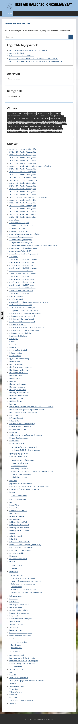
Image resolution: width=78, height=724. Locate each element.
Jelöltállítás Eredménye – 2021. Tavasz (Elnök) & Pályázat (30, 486)
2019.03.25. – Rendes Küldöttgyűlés (22, 152)
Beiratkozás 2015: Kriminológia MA (22, 322)
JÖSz (43, 121)
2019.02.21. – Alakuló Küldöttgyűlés (22, 149)
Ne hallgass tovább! (16, 553)
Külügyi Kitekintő (15, 536)
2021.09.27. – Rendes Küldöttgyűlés (22, 194)
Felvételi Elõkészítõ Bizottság (23, 118)
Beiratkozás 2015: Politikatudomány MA (24, 330)
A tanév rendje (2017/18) (18, 231)
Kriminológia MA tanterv (20, 469)
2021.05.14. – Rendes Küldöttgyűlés (22, 191)
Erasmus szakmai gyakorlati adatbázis (23, 412)
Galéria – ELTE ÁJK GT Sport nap (20, 426)
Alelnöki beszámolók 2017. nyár (21, 291)
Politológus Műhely (16, 607)
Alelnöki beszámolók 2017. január (21, 285)
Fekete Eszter (14, 421)
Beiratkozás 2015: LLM (17, 325)
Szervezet (13, 638)
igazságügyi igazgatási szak (16, 121)
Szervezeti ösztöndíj (16, 655)
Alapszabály (13, 257)
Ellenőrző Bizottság (43, 113)
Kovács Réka (14, 513)
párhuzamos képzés (14, 129)
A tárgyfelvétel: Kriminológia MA (21, 242)
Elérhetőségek (14, 361)
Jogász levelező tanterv (19, 463)
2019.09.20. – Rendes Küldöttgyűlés (22, 160)
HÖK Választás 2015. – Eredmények (24, 447)
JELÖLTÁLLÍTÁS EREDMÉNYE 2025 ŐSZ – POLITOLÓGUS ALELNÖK (33, 59)
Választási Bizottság (55, 132)
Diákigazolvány (16, 565)
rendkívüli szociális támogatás (39, 129)
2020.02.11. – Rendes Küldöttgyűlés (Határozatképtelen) (30, 166)
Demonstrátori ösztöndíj (18, 350)
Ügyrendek (13, 689)
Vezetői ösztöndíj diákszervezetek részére (26, 592)
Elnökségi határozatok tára (19, 393)
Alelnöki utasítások (16, 299)
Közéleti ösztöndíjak (16, 516)
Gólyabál (37, 118)
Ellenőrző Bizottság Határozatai (20, 367)
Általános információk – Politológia (22, 308)
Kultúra (12, 533)
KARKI (63, 121)
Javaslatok (13, 481)
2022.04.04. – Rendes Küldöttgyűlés (22, 203)
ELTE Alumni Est (56, 113)
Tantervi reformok (16, 669)
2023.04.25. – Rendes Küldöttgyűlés (22, 217)
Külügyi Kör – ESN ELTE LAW (19, 542)
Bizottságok (13, 339)
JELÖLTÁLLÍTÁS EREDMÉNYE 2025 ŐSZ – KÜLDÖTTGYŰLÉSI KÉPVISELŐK (35, 61)
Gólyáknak (13, 432)
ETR (63, 116)
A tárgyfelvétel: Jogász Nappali (20, 240)
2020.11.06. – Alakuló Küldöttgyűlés (22, 172)
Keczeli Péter (14, 505)
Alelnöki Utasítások (16, 296)
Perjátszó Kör (42, 126)
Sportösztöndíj (16, 587)
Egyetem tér (32, 113)
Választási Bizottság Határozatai (21, 700)
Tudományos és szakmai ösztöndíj (23, 589)
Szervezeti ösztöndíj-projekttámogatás (23, 661)
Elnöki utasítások (15, 378)
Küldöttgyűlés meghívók (18, 522)
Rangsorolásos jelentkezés (19, 613)
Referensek (13, 616)
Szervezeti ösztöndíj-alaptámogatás (22, 658)
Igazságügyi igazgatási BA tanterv (23, 460)
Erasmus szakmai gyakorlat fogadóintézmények (27, 409)
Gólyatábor (45, 118)
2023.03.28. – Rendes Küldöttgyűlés (22, 214)
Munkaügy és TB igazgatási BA (20, 550)
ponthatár (51, 126)
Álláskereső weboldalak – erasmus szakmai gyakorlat (28, 302)
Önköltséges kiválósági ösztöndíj (23, 584)
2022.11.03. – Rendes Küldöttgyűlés (22, 208)
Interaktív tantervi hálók (18, 456)
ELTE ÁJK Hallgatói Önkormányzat (43, 4)
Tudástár (12, 683)
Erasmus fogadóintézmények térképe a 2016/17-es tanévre (31, 407)
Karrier (12, 502)
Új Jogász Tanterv (15, 692)
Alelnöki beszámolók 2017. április (21, 279)
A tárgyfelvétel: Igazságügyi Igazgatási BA (24, 234)
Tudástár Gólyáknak (16, 686)
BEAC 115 (14, 113)
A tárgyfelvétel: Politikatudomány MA (23, 248)
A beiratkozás (14, 220)
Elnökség (12, 381)
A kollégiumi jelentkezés (18, 228)
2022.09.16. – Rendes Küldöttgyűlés (22, 206)
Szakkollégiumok (15, 630)
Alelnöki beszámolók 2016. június (21, 262)
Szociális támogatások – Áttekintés (22, 663)
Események (13, 415)
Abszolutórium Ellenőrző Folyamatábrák (24, 254)
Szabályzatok (16, 645)
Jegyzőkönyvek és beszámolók (20, 483)
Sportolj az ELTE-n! (16, 624)
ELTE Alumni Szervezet (14, 116)
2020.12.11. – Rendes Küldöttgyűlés (22, 174)
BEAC (9, 113)
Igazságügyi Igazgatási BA (18, 453)
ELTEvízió (42, 116)
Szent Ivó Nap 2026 (16, 53)
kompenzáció (20, 124)
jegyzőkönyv (30, 121)
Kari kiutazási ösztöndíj (17, 499)
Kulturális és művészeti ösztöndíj (23, 578)
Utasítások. (13, 697)
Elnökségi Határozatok (17, 387)
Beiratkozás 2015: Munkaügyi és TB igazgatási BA (27, 327)
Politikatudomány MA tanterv (22, 474)
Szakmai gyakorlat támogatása (20, 633)
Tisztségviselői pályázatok (18, 678)
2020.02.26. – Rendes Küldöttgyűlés (22, 169)
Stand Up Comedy (34, 132)
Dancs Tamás (14, 347)
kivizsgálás (11, 124)
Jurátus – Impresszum (19, 496)
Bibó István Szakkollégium (18, 336)
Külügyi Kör (13, 539)
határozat (61, 118)
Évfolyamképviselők (16, 418)
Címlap (12, 341)
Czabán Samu (14, 344)
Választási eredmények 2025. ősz (21, 56)
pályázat (58, 126)
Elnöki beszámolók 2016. (18, 370)
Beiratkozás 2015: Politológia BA (21, 333)
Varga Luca (13, 703)
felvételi (10, 118)
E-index (25, 113)
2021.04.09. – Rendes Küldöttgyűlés (22, 186)
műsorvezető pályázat (60, 124)
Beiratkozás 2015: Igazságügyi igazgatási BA (25, 313)
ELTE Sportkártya (15, 401)
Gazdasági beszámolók (17, 429)
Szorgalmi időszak (16, 666)
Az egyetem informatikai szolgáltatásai (23, 310)
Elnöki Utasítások (15, 375)
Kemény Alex (14, 508)
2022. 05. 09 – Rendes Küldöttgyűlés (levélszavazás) (28, 197)
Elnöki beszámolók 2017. (18, 373)
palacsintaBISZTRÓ (31, 126)
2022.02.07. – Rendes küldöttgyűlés (22, 200)
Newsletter (13, 556)
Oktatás (12, 562)
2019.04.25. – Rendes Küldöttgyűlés (22, 155)
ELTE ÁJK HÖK (50, 116)
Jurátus (37, 121)
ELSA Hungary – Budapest (18, 395)
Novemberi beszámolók (18, 559)
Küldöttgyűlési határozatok (19, 525)
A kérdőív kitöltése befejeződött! (21, 225)
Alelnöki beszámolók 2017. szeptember (24, 293)
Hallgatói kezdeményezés (18, 438)
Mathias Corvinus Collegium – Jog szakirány (25, 545)
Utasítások (16, 651)
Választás (44, 132)
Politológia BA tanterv (19, 477)
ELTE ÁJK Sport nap (16, 398)
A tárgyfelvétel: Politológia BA (20, 251)
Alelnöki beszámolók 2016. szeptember (24, 276)
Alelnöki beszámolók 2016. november (23, 268)
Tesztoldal (13, 675)
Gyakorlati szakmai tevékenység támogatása (25, 435)
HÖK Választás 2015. (17, 443)
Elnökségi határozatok (17, 384)
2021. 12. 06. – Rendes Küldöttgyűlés (23, 180)
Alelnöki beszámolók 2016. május (21, 265)
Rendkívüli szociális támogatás (20, 619)
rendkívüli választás (56, 129)
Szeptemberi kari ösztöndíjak (20, 636)
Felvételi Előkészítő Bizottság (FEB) (22, 424)
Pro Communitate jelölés (18, 610)
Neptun (10, 126)
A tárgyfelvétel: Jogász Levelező (21, 237)
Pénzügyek (13, 599)
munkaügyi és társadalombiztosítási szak (38, 124)
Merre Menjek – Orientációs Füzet (22, 547)
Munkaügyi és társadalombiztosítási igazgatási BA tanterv (32, 471)
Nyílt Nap (16, 126)
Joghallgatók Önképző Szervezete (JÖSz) (24, 489)
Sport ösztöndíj (14, 621)
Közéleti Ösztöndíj (17, 575)
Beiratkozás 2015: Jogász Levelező (22, 316)
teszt (11, 672)
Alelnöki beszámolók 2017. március (22, 288)
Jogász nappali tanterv (19, 466)
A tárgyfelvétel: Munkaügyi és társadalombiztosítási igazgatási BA (33, 245)
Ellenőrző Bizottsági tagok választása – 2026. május (28, 50)
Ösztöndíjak (13, 572)
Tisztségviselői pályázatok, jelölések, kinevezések (27, 680)
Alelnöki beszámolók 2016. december (23, 259)
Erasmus (12, 404)
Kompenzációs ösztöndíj (18, 511)
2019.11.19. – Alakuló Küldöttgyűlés (22, 163)
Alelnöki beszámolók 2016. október (22, 274)
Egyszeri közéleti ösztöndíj (19, 359)
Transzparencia (16, 648)
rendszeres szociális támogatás (18, 132)
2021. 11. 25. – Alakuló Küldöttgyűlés (22, 177)
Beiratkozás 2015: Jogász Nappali (21, 319)
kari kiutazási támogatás (53, 121)
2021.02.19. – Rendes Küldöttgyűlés (22, 183)
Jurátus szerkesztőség (19, 642)
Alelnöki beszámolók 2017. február (22, 282)
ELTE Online (35, 116)
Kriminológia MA (15, 519)
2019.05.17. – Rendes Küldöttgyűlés (22, 157)
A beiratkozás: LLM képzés (19, 223)
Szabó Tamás (14, 627)
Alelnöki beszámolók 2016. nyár (21, 271)
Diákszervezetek (15, 353)
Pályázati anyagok (15, 596)
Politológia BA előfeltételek (19, 604)
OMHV (22, 126)
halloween (53, 118)
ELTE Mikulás (26, 116)
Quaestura (24, 129)
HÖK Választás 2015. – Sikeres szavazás (25, 450)
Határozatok (14, 441)
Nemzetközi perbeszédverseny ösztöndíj (26, 581)
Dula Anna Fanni (15, 356)
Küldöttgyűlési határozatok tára (20, 530)
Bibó (20, 113)
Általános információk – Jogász (20, 305)
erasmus (57, 116)
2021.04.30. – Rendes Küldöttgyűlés (22, 189)
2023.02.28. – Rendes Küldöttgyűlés (22, 211)
